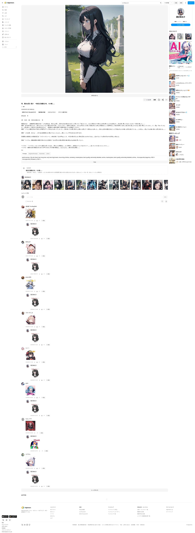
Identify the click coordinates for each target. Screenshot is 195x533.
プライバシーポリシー (6, 530)
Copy (94, 162)
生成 (176, 3)
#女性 (25, 120)
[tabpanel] (94, 159)
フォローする (180, 25)
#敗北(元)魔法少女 (35, 120)
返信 (44, 220)
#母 (22, 120)
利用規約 (3, 528)
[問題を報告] (39, 221)
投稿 (181, 3)
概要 (3, 522)
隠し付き (29, 201)
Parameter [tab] (42, 153)
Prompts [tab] (25, 153)
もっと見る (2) (94, 490)
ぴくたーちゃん (5, 524)
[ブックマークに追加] (159, 99)
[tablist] (36, 153)
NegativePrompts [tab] (33, 153)
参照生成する (94, 95)
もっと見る (188, 67)
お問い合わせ (4, 526)
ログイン (191, 3)
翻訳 (22, 150)
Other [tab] (47, 153)
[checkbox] (26, 201)
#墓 (29, 120)
